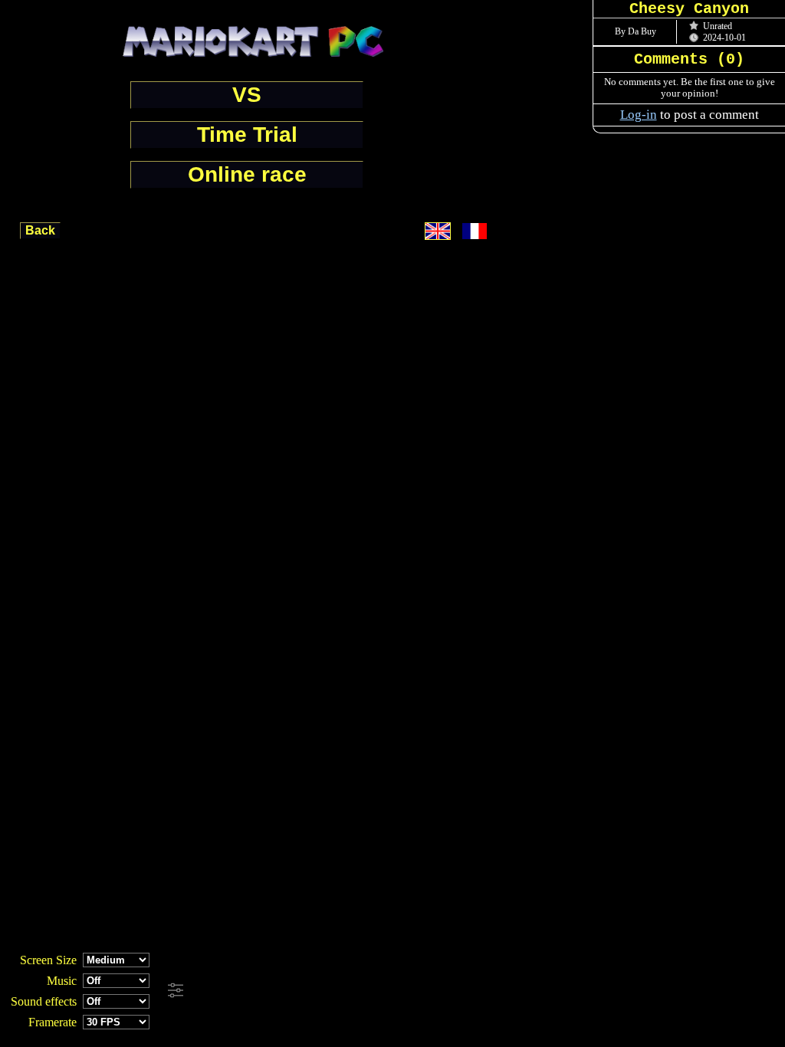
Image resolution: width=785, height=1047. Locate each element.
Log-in (638, 114)
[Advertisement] (415, 991)
